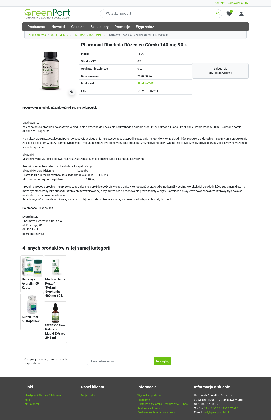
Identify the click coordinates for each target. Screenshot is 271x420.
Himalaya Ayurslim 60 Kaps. (30, 283)
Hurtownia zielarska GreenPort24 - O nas (162, 404)
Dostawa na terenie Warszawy (156, 412)
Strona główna (37, 35)
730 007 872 (230, 408)
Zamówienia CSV (238, 3)
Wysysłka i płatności (149, 395)
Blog (27, 400)
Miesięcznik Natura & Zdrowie (42, 395)
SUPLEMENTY (59, 35)
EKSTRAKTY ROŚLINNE (87, 35)
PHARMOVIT (145, 83)
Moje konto (88, 395)
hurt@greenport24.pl (216, 412)
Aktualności (31, 404)
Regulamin (144, 400)
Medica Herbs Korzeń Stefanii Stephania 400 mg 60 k (55, 287)
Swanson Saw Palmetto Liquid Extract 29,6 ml (55, 331)
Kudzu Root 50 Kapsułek (31, 319)
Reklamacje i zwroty (149, 408)
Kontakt (220, 3)
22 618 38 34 (212, 408)
